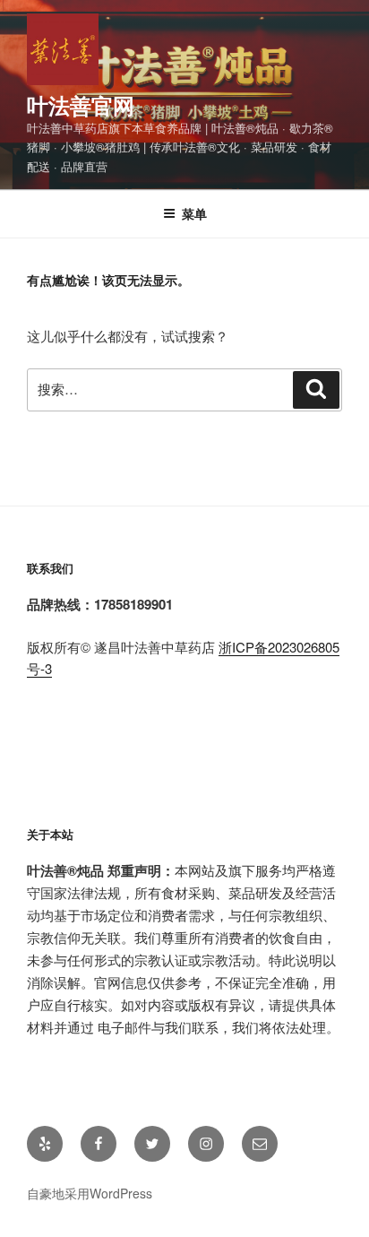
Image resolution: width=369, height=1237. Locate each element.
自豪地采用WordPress (89, 1193)
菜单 (194, 213)
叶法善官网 (80, 105)
